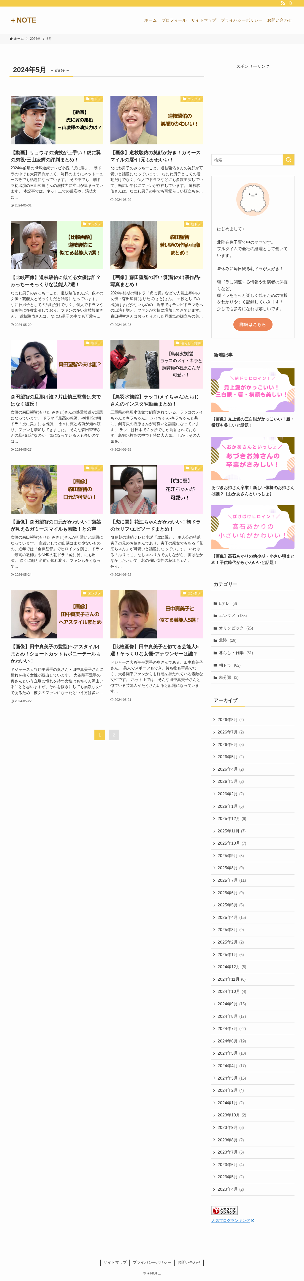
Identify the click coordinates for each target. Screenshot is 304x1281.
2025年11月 (232, 831)
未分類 (228, 677)
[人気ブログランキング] (224, 1213)
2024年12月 (232, 966)
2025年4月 (232, 917)
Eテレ (228, 603)
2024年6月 (232, 1041)
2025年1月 (231, 954)
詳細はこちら (253, 324)
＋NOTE (23, 20)
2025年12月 (232, 818)
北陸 (227, 640)
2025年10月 (232, 843)
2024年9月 (232, 1003)
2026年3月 (231, 781)
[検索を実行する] (288, 159)
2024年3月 (232, 1078)
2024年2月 (231, 1090)
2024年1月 (231, 1102)
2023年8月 (231, 1140)
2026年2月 (231, 793)
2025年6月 (231, 892)
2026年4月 (231, 769)
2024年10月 (232, 991)
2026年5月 (231, 756)
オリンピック (236, 628)
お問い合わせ (189, 1262)
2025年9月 (231, 855)
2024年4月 (232, 1065)
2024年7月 (232, 1028)
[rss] (283, 3)
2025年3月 (231, 929)
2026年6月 (231, 744)
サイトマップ (115, 1262)
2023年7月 (231, 1152)
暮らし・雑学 (236, 652)
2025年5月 (231, 905)
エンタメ (233, 615)
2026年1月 (231, 806)
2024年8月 (232, 1016)
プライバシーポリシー (152, 1262)
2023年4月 (231, 1189)
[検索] (290, 3)
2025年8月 (231, 867)
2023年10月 (232, 1115)
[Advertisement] (252, 107)
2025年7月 (232, 880)
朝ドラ (229, 665)
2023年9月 (231, 1127)
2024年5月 (232, 1053)
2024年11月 (232, 979)
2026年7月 (231, 732)
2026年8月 (231, 719)
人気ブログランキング (230, 1221)
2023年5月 (231, 1176)
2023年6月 (231, 1164)
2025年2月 (231, 942)
